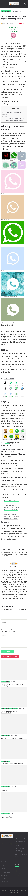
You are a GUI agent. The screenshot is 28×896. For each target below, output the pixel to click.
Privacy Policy (5, 872)
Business (18, 845)
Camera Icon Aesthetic (11, 510)
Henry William (9, 23)
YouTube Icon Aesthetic (11, 503)
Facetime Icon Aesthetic (11, 514)
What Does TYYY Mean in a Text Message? (12, 738)
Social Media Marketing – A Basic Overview (12, 763)
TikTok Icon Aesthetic (10, 505)
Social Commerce (20, 842)
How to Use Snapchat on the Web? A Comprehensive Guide (10, 816)
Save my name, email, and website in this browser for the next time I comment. (13, 630)
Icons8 (4, 114)
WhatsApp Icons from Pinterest (11, 112)
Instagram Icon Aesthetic (11, 507)
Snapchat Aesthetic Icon (11, 501)
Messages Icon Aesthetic (11, 516)
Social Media (6, 11)
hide (17, 108)
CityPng (4, 116)
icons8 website (9, 378)
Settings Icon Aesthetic (11, 518)
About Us (4, 862)
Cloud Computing (20, 838)
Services (4, 875)
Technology (14, 708)
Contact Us (4, 865)
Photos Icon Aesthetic (11, 512)
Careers (3, 869)
